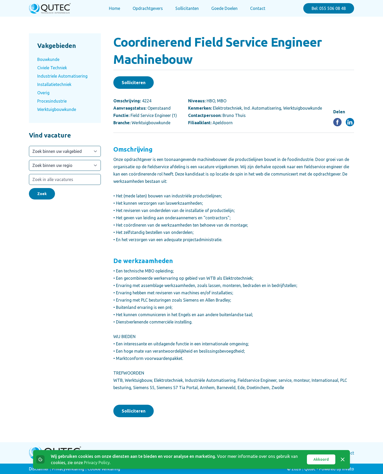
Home (114, 8)
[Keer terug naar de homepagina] (50, 8)
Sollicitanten (187, 8)
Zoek (42, 194)
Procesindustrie (52, 101)
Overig (43, 92)
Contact (257, 8)
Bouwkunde (48, 59)
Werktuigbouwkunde (56, 109)
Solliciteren (133, 82)
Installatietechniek (54, 84)
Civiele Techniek (52, 67)
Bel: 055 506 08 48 (329, 8)
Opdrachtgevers (148, 8)
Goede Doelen (224, 8)
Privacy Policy (97, 462)
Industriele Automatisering (62, 76)
